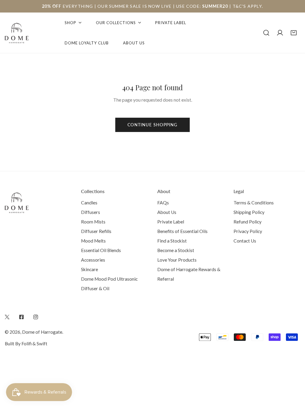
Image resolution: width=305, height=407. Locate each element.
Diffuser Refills (96, 231)
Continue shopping (152, 124)
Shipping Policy (249, 212)
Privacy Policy (248, 231)
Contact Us (245, 240)
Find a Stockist (172, 240)
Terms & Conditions (254, 202)
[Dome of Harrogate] (17, 32)
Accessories (93, 259)
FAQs (163, 202)
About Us (166, 212)
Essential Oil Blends (101, 250)
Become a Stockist (175, 250)
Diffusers (90, 212)
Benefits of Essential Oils (182, 231)
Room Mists (93, 221)
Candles (89, 202)
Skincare (89, 269)
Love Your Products (177, 259)
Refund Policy (248, 221)
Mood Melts (93, 240)
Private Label (170, 221)
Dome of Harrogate (42, 332)
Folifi (26, 343)
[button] (294, 33)
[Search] (266, 33)
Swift (42, 343)
